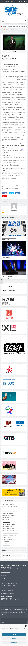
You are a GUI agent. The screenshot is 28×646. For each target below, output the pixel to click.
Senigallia (7, 541)
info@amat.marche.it (9, 590)
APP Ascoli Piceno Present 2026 (10, 506)
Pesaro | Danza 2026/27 (8, 530)
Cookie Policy (4, 575)
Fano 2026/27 (6, 519)
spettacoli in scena (11, 59)
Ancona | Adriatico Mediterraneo (10, 511)
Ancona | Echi (6, 509)
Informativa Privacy (5, 572)
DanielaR (9, 58)
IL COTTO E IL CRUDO (7, 276)
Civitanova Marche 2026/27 (9, 515)
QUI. (22, 149)
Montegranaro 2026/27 (8, 526)
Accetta (14, 634)
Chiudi (14, 638)
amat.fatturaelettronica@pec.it (11, 599)
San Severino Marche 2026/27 (9, 535)
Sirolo (6, 543)
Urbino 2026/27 (6, 545)
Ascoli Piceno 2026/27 (8, 513)
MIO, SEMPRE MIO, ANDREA (9, 238)
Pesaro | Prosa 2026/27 (8, 528)
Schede (4, 59)
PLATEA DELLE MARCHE (8, 504)
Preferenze (14, 642)
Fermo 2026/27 (6, 522)
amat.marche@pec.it (8, 593)
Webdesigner (4, 578)
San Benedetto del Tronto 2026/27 (10, 533)
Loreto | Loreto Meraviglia (9, 524)
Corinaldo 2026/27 (7, 517)
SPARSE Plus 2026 (7, 537)
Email (25, 59)
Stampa (19, 59)
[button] (25, 626)
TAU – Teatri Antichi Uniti (8, 539)
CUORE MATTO (6, 257)
